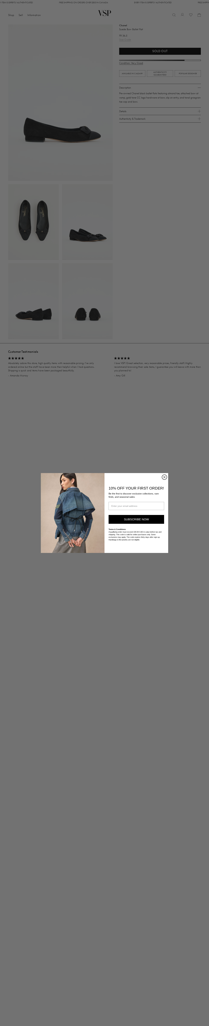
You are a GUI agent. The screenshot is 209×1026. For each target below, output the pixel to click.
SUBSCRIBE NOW (136, 519)
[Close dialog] (164, 477)
